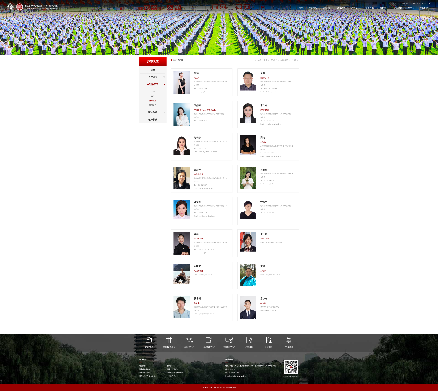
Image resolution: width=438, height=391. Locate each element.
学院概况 (313, 8)
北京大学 (142, 366)
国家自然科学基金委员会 (148, 376)
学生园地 (369, 8)
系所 (153, 96)
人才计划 (152, 77)
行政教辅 (152, 101)
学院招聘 (424, 8)
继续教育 (398, 8)
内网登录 (405, 3)
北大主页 (396, 3)
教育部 (169, 366)
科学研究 (355, 8)
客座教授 (152, 105)
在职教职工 (153, 84)
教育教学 (341, 8)
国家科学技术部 (144, 369)
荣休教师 (152, 112)
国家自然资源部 (144, 373)
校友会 (411, 8)
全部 (153, 91)
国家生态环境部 (172, 369)
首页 (301, 8)
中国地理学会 (172, 376)
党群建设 (384, 8)
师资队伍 (327, 8)
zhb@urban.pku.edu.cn (238, 376)
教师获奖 (152, 119)
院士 (153, 69)
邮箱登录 (415, 3)
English (423, 3)
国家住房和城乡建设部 (175, 373)
